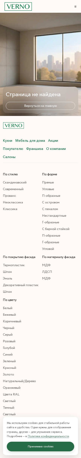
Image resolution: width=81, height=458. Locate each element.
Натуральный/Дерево (19, 381)
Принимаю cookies (40, 446)
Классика (10, 209)
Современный (13, 189)
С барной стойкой (56, 229)
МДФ (46, 265)
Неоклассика (13, 202)
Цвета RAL (11, 394)
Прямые (48, 182)
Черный (8, 328)
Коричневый (12, 321)
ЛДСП (47, 271)
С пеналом (50, 209)
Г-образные (50, 222)
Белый (7, 308)
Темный (8, 407)
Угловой (48, 248)
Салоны (9, 157)
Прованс (9, 195)
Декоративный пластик (20, 285)
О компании (56, 149)
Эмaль (7, 278)
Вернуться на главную (40, 105)
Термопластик (14, 265)
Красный (9, 367)
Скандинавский (15, 182)
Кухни (7, 141)
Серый (8, 334)
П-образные (51, 195)
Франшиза (34, 149)
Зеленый (9, 361)
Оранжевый (12, 387)
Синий (8, 354)
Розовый (9, 341)
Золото (8, 374)
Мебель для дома (30, 141)
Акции (53, 141)
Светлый (9, 401)
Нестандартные (54, 215)
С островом (51, 202)
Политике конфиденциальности (48, 436)
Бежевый (9, 314)
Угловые (48, 189)
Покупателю (13, 149)
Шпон (7, 271)
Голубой (9, 347)
